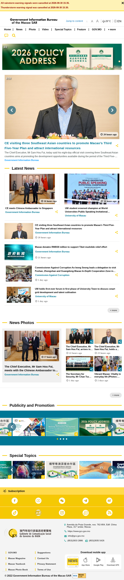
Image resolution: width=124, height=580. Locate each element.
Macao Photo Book (18, 569)
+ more (113, 310)
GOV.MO (12, 552)
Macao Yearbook (16, 564)
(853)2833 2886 (75, 540)
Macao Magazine (16, 558)
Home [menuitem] (7, 29)
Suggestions (44, 552)
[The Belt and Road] (95, 470)
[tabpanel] (62, 427)
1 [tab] (57, 439)
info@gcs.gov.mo (76, 536)
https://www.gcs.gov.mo (79, 531)
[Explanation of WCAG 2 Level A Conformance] (79, 575)
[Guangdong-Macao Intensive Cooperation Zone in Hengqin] (62, 470)
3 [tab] (63, 439)
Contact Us (43, 558)
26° (108, 21)
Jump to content (74, 21)
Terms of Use (44, 569)
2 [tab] (60, 439)
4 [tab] (66, 439)
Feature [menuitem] (81, 29)
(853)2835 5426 (96, 540)
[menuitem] (19, 29)
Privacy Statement (46, 564)
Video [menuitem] (45, 29)
